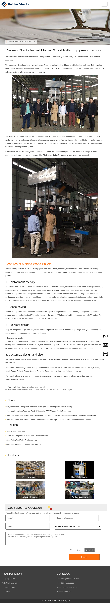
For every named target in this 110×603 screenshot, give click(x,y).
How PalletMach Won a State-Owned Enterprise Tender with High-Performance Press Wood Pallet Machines (48, 420)
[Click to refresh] (90, 550)
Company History (8, 587)
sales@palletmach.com (70, 579)
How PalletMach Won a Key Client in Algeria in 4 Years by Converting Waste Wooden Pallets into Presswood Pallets (51, 415)
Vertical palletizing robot (15, 432)
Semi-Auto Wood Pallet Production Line (21, 440)
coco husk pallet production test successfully (23, 444)
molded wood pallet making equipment (51, 301)
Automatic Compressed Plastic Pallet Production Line (27, 436)
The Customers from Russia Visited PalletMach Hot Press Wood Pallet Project (42, 390)
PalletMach (20, 4)
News (16, 42)
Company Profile (8, 579)
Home (10, 42)
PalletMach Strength (9, 583)
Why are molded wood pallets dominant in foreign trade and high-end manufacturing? (39, 407)
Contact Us (6, 592)
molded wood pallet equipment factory (47, 57)
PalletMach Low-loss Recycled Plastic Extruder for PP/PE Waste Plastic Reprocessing (39, 411)
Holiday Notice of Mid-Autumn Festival (30, 387)
